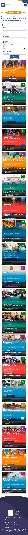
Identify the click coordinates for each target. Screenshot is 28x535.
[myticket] (5, 4)
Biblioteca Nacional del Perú (15, 530)
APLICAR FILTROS (14, 56)
